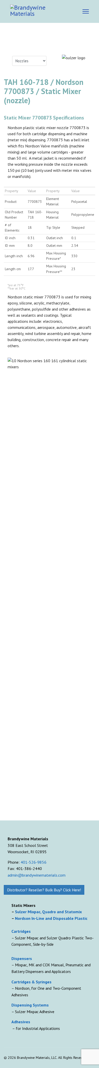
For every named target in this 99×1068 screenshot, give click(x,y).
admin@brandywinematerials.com (36, 875)
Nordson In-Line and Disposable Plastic (51, 918)
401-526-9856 (33, 862)
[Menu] (85, 11)
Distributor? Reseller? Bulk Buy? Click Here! (44, 889)
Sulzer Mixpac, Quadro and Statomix (49, 911)
